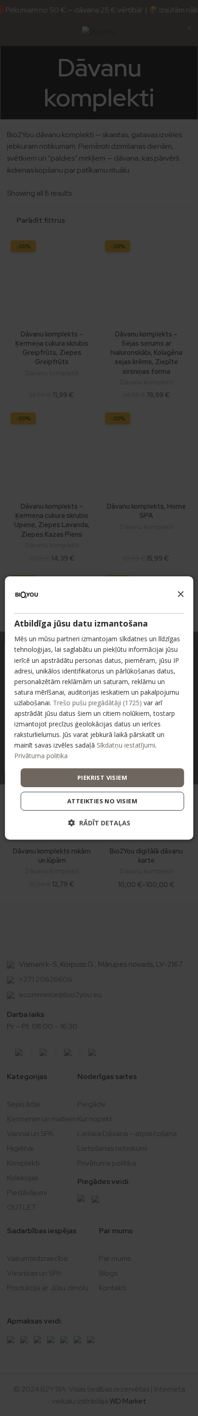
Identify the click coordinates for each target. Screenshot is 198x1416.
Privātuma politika (41, 755)
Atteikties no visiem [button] (102, 801)
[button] (99, 823)
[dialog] (99, 708)
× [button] (180, 594)
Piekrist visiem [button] (102, 777)
